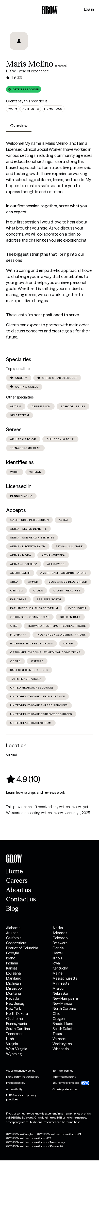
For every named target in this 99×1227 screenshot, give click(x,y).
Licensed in (18, 486)
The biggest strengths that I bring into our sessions (45, 257)
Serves (14, 429)
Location (16, 746)
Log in (89, 9)
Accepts (16, 510)
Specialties (18, 359)
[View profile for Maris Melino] (18, 40)
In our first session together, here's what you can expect (46, 208)
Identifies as (20, 462)
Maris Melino (29, 64)
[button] (23, 89)
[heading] (23, 779)
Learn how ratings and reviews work (35, 792)
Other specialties (20, 397)
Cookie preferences (65, 1089)
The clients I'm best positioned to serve (42, 314)
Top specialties (18, 368)
